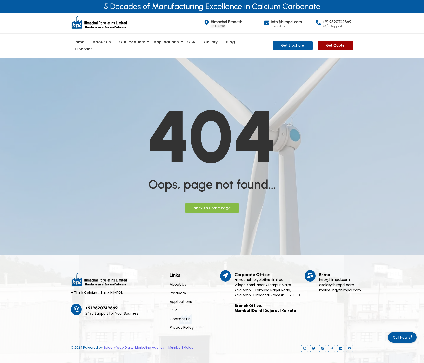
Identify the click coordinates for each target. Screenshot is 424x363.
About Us (102, 42)
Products (178, 292)
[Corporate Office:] (225, 276)
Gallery (211, 42)
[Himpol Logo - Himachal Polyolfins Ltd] (99, 22)
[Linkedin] (340, 348)
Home (78, 42)
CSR (191, 42)
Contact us (180, 318)
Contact (83, 49)
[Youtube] (349, 348)
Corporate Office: (252, 274)
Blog (230, 42)
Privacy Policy (182, 327)
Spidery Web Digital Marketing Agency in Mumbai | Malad (148, 347)
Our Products (132, 42)
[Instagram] (304, 348)
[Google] (322, 348)
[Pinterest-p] (331, 348)
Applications (166, 42)
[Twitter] (313, 348)
